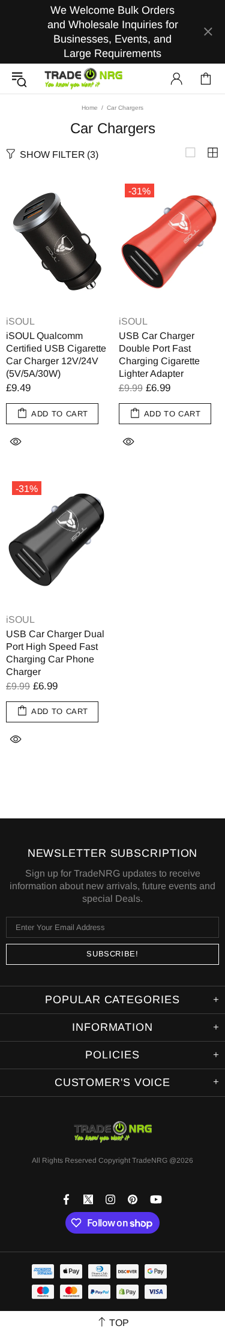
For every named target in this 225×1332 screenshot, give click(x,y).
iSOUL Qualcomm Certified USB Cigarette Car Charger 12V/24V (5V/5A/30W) (56, 355)
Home (90, 107)
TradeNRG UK (83, 78)
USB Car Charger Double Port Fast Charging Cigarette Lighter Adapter (159, 355)
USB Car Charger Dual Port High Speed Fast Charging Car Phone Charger (55, 653)
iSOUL (20, 321)
